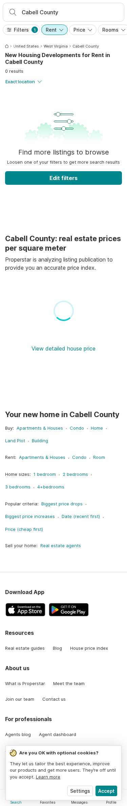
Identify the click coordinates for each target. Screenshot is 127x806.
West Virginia (56, 46)
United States (26, 46)
